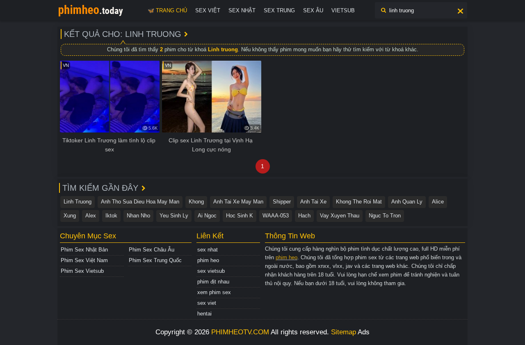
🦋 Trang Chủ (167, 10)
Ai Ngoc (207, 215)
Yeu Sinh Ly (174, 215)
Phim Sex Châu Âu (151, 250)
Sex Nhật (242, 10)
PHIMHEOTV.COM (240, 332)
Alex (90, 215)
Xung (70, 215)
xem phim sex (214, 292)
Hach (304, 215)
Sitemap (343, 332)
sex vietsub (211, 271)
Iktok (111, 215)
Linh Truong (77, 202)
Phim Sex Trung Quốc (155, 260)
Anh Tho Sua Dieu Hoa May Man (140, 202)
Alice (438, 202)
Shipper (282, 202)
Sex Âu (313, 10)
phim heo (208, 260)
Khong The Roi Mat (359, 202)
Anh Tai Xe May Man (238, 202)
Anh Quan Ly (406, 202)
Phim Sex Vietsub (82, 271)
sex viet (206, 303)
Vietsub (343, 10)
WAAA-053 (275, 215)
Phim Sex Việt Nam (84, 260)
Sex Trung (279, 10)
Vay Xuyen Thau (339, 215)
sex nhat (207, 250)
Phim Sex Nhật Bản (84, 250)
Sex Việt (207, 10)
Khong (196, 202)
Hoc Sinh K (239, 215)
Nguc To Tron (385, 215)
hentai (204, 314)
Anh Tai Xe (313, 202)
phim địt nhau (213, 282)
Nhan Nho (138, 215)
